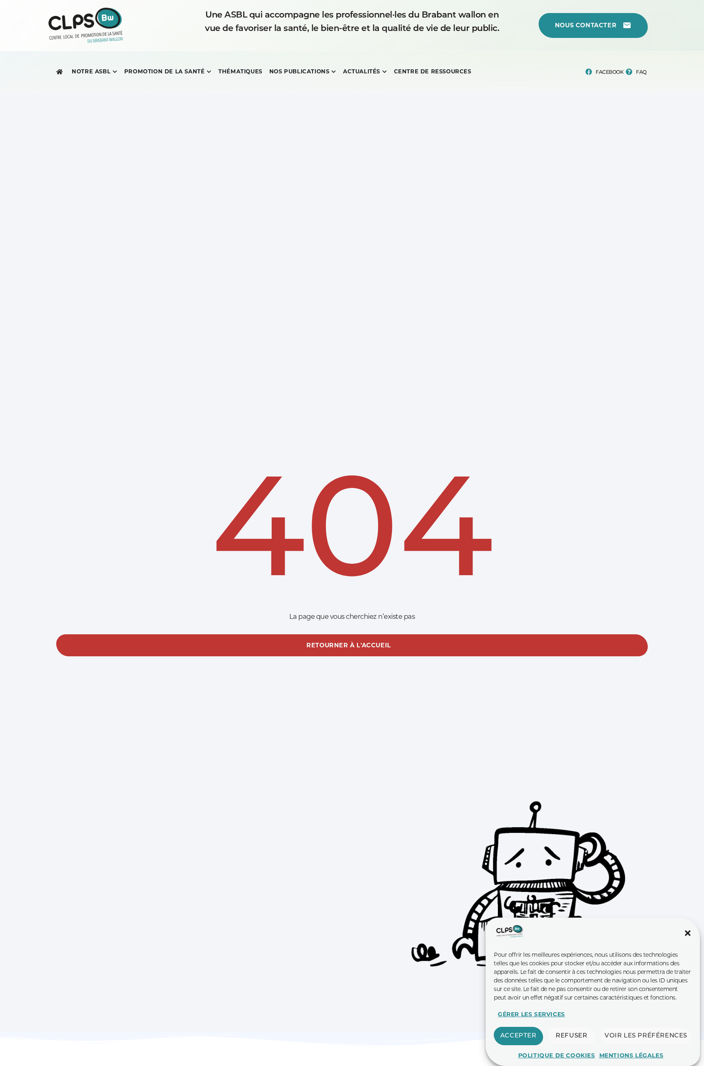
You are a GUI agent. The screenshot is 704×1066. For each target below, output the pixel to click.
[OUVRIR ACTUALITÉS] (384, 71)
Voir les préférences (646, 1036)
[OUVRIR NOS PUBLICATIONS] (333, 71)
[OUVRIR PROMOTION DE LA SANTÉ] (209, 71)
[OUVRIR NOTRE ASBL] (114, 71)
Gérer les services (531, 1014)
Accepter (518, 1036)
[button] (688, 933)
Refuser (571, 1036)
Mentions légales (631, 1055)
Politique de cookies (556, 1055)
